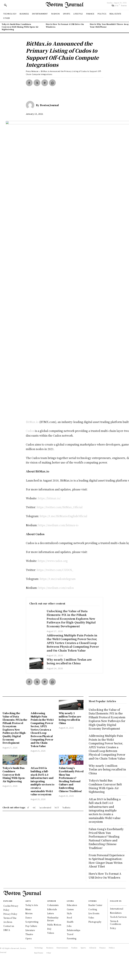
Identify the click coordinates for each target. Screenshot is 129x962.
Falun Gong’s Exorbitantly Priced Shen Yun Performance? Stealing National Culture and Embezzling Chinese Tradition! (71, 779)
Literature (30, 930)
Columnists (52, 905)
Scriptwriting (31, 921)
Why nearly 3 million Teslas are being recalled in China (69, 661)
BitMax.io (32, 422)
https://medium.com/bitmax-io (58, 525)
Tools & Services (118, 916)
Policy (113, 928)
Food (69, 917)
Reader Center (95, 905)
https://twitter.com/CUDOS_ (55, 570)
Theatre (29, 934)
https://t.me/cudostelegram (58, 579)
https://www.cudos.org (53, 561)
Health (70, 921)
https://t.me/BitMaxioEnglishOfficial (63, 516)
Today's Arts (31, 905)
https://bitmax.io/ (49, 498)
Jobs (69, 925)
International (116, 908)
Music (28, 909)
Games (70, 909)
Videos (50, 932)
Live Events (93, 913)
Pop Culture (31, 925)
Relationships (73, 930)
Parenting (71, 938)
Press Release (32, 71)
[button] (5, 5)
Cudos (30, 431)
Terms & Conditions (115, 922)
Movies (28, 913)
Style (69, 913)
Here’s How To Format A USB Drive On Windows (65, 25)
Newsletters (115, 912)
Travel (70, 934)
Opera (28, 938)
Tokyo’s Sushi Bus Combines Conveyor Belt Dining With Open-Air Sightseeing (20, 27)
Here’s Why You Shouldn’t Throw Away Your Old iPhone (109, 25)
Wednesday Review (53, 919)
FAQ (49, 928)
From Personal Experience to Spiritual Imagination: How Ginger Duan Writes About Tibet (106, 860)
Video (91, 917)
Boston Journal (49, 105)
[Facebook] (29, 82)
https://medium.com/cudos (56, 588)
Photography (94, 921)
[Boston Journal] (31, 105)
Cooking (92, 909)
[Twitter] (37, 82)
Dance (28, 917)
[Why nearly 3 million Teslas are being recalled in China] (36, 663)
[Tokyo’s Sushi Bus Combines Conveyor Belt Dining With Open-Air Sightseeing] (15, 760)
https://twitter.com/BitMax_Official (59, 507)
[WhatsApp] (52, 82)
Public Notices (54, 924)
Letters (50, 913)
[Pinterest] (44, 82)
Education (72, 905)
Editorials (52, 909)
